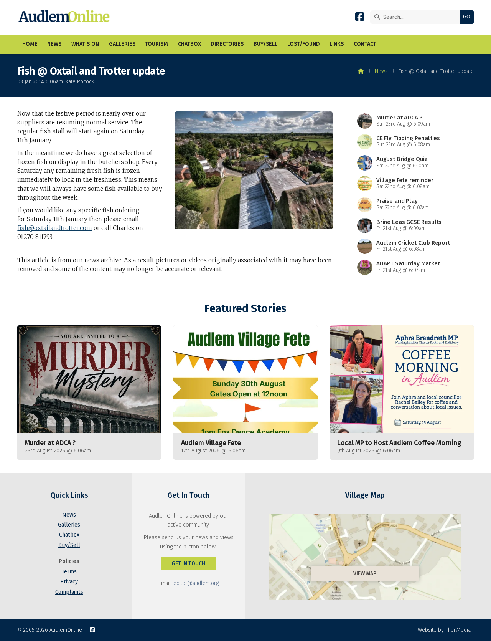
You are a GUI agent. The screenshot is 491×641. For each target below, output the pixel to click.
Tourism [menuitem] (156, 44)
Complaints (69, 592)
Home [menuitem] (30, 44)
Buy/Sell (69, 545)
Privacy (69, 581)
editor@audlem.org (196, 583)
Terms (69, 571)
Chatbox (69, 535)
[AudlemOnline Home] (65, 17)
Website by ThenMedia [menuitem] (444, 630)
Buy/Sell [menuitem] (265, 44)
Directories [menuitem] (227, 44)
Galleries (69, 525)
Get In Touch (188, 563)
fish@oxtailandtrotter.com (54, 228)
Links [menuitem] (337, 44)
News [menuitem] (54, 44)
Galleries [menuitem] (122, 44)
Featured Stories (245, 308)
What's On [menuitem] (85, 44)
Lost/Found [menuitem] (303, 44)
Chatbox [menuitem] (189, 44)
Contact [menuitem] (365, 44)
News (381, 71)
